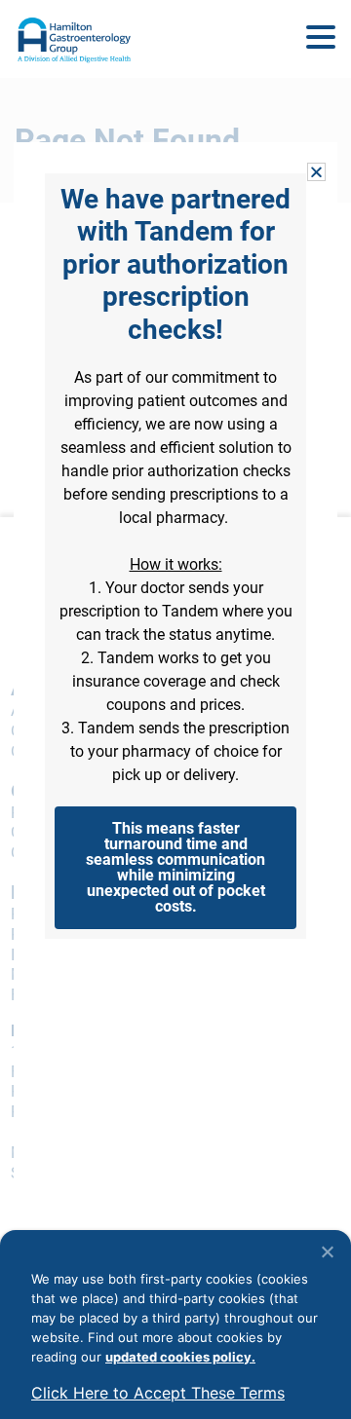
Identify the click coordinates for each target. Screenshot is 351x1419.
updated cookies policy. (180, 1356)
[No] (326, 1251)
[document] (175, 709)
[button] (320, 38)
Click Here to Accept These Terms (158, 1392)
